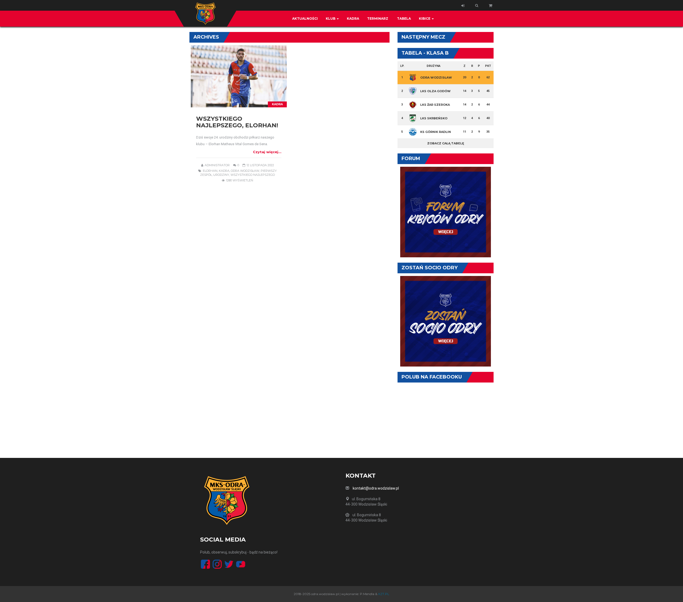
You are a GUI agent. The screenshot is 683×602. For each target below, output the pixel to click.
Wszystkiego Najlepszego (253, 175)
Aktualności (305, 19)
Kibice (425, 19)
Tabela (403, 19)
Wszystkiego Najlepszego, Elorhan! (237, 122)
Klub (331, 19)
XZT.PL (383, 594)
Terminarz (377, 19)
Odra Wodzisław (245, 171)
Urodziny (221, 175)
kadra (224, 171)
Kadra (353, 19)
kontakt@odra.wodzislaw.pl (376, 488)
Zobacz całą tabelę (445, 143)
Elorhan (210, 171)
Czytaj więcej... (267, 152)
